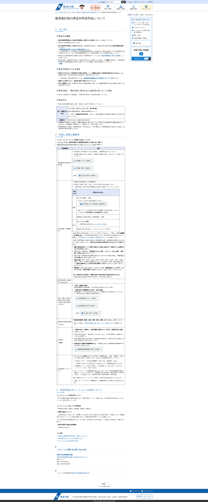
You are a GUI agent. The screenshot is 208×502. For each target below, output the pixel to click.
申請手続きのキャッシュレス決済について (70, 438)
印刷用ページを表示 (133, 14)
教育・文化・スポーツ (65, 12)
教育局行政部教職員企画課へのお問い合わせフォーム (72, 457)
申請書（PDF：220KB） (83, 168)
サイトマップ (136, 491)
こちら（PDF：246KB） (100, 224)
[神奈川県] (60, 496)
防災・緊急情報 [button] (95, 8)
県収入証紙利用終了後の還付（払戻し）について (72, 436)
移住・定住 (137, 35)
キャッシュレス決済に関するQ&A (68, 440)
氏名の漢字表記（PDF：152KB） (111, 55)
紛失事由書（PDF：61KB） (87, 305)
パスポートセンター (140, 27)
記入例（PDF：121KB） (91, 313)
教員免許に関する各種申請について (91, 12)
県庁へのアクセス (145, 496)
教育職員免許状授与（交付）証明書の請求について (75, 49)
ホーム (57, 12)
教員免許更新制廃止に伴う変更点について (96, 78)
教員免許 (78, 12)
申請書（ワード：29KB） (83, 160)
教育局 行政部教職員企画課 (65, 454)
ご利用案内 (150, 2)
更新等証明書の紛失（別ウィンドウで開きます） (98, 323)
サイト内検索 (101, 2)
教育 (74, 12)
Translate (129, 2)
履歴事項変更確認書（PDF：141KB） (89, 349)
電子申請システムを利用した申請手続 (94, 204)
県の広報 (138, 43)
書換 (61, 63)
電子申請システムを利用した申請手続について (92, 237)
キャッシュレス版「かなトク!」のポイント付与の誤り (142, 23)
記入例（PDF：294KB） (88, 175)
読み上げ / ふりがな (140, 2)
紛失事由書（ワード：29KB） (87, 298)
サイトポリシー (148, 491)
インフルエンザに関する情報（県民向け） (142, 31)
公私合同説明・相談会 (140, 38)
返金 (104, 276)
